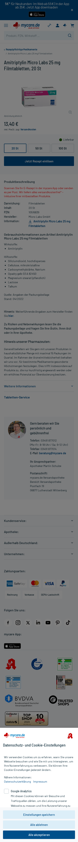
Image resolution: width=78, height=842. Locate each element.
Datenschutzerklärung (17, 781)
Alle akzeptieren (39, 835)
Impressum (40, 781)
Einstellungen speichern (39, 814)
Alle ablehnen (39, 824)
